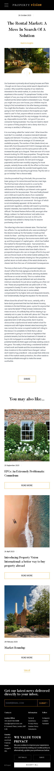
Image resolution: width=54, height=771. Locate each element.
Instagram (46, 718)
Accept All (32, 765)
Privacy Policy (33, 723)
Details (23, 757)
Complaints (32, 729)
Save (41, 757)
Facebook (45, 723)
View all (27, 670)
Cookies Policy (33, 726)
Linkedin (45, 721)
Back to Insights (27, 43)
